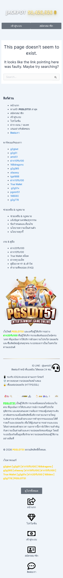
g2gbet (14, 149)
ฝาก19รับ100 (32, 470)
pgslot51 (15, 192)
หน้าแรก (31, 507)
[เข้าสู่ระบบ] (31, 533)
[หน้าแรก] (31, 501)
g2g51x (15, 188)
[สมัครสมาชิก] (31, 550)
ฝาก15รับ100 (17, 180)
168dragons (17, 164)
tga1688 (14, 176)
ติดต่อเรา (15, 132)
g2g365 (14, 168)
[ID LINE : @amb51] (56, 368)
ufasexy (14, 172)
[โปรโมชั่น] (31, 517)
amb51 (14, 156)
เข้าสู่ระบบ (31, 539)
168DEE (14, 196)
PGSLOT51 (20, 478)
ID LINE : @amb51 (42, 365)
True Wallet (16, 184)
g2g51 (13, 153)
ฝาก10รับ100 (17, 160)
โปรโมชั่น (31, 523)
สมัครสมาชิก (31, 555)
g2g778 (14, 199)
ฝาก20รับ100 (35, 474)
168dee (48, 474)
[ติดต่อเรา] (31, 566)
